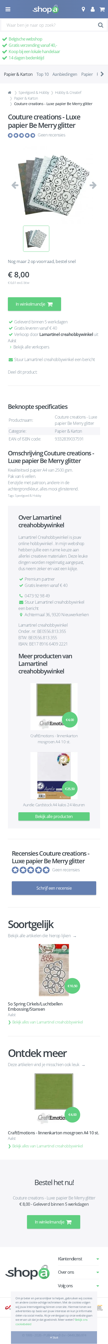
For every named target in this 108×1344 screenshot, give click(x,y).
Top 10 (42, 74)
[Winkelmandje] (101, 9)
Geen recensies (51, 135)
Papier (87, 74)
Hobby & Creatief (68, 92)
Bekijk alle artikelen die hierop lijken (40, 936)
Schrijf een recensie (54, 888)
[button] (83, 9)
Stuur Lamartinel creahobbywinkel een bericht (54, 359)
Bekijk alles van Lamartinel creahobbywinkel (47, 1022)
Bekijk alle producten (54, 816)
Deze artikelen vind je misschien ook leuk (44, 1064)
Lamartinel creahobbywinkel (66, 334)
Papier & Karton (26, 98)
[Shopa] (46, 9)
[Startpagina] (10, 92)
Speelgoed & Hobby (34, 92)
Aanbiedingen (64, 74)
